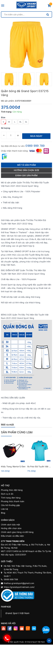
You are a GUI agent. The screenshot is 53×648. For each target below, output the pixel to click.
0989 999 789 (35, 145)
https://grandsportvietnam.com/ (19, 587)
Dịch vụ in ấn (7, 494)
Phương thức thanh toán (12, 501)
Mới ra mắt (7, 424)
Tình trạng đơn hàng (10, 497)
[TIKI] (33, 628)
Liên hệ (4, 509)
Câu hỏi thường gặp (10, 505)
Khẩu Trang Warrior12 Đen (13, 466)
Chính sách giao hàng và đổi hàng (17, 532)
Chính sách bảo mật (10, 524)
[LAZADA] (27, 628)
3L (26, 122)
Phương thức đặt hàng (12, 490)
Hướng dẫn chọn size (11, 528)
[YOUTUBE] (3, 628)
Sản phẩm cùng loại (17, 432)
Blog (3, 513)
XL (20, 122)
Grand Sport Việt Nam (17, 613)
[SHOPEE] (21, 628)
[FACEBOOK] (9, 628)
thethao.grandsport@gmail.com (19, 583)
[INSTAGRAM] (15, 628)
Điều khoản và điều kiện (12, 536)
